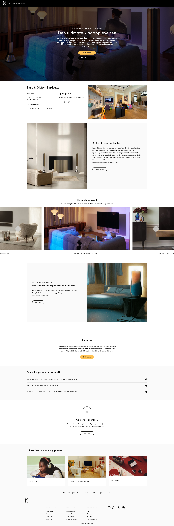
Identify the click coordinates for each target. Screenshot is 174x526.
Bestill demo (89, 53)
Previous (18, 229)
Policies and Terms (76, 519)
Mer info (39, 302)
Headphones (56, 511)
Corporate (97, 514)
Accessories (56, 519)
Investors (96, 516)
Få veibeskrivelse (88, 58)
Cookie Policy (76, 514)
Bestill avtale (101, 169)
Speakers (55, 514)
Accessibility (76, 516)
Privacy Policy (76, 511)
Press (95, 511)
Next (156, 229)
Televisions (56, 516)
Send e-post (41, 109)
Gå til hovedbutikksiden (17, 3)
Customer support (97, 519)
